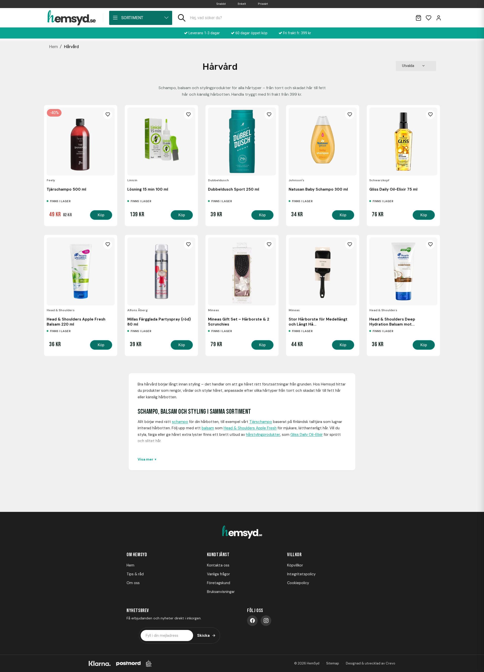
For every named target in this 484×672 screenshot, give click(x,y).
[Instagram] (266, 620)
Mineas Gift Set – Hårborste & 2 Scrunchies (238, 322)
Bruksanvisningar (221, 591)
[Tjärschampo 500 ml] (81, 141)
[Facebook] (252, 620)
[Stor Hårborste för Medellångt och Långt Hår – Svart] (323, 271)
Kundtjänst (218, 555)
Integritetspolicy (301, 574)
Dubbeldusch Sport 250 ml (233, 189)
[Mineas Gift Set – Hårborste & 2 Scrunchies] (242, 271)
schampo (180, 421)
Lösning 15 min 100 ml (147, 189)
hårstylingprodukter (263, 434)
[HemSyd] (242, 532)
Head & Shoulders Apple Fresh (250, 428)
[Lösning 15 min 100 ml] (161, 141)
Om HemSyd (137, 555)
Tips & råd (135, 574)
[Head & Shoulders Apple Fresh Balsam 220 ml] (81, 271)
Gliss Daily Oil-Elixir (306, 434)
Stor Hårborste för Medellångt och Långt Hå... (318, 322)
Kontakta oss (218, 565)
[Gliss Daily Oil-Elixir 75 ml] (403, 141)
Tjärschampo (260, 421)
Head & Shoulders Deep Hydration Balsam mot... (392, 322)
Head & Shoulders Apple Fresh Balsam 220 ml (76, 322)
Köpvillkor (295, 565)
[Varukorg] (418, 18)
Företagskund (218, 583)
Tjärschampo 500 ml (66, 189)
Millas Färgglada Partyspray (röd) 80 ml (159, 322)
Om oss (133, 583)
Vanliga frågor (218, 574)
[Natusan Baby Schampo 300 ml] (323, 141)
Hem (130, 565)
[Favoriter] (429, 18)
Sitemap (332, 663)
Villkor (294, 555)
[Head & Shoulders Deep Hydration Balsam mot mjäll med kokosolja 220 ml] (403, 271)
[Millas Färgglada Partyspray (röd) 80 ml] (161, 271)
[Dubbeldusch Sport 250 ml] (242, 141)
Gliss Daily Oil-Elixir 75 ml (393, 189)
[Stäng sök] (405, 18)
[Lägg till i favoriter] (107, 114)
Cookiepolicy (298, 583)
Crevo (390, 663)
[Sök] (182, 18)
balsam (208, 428)
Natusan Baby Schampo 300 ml (318, 189)
